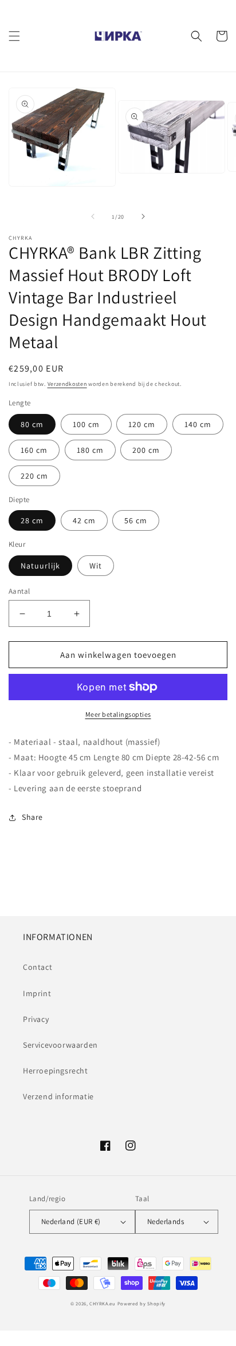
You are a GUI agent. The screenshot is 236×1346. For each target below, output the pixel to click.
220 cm (34, 476)
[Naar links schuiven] (92, 216)
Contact (37, 967)
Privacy (36, 1019)
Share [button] (32, 817)
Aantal (19, 591)
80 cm (32, 424)
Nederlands (165, 1221)
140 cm (197, 424)
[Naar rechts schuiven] (143, 216)
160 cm (34, 450)
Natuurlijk (40, 565)
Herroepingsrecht (55, 1070)
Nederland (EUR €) (71, 1221)
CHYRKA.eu (102, 1303)
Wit (95, 565)
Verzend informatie (58, 1096)
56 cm (135, 520)
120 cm (141, 424)
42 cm (84, 520)
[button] (14, 36)
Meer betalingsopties (118, 714)
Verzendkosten (67, 384)
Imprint (37, 993)
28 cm (32, 520)
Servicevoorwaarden (60, 1045)
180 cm (90, 450)
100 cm (86, 424)
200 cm (146, 450)
